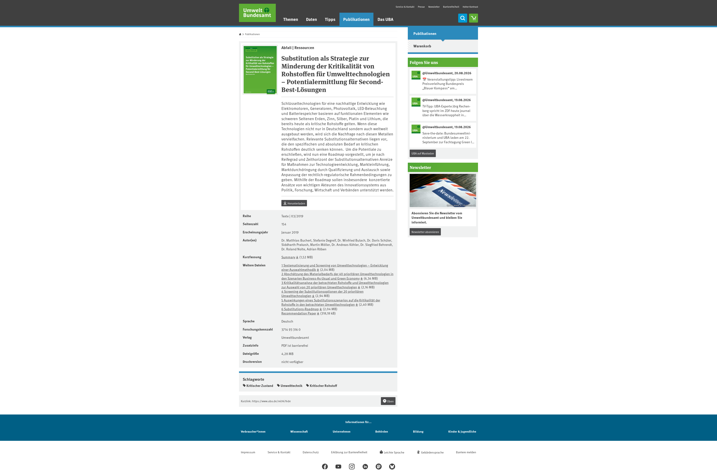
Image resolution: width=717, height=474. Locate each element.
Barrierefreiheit (451, 6)
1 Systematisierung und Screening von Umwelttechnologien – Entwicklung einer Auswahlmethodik (334, 267)
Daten (311, 19)
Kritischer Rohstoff (323, 385)
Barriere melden (466, 452)
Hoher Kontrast (470, 6)
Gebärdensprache (432, 452)
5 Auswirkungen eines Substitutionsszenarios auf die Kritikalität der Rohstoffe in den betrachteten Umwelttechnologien (330, 302)
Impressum (248, 452)
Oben (390, 401)
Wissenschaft (299, 431)
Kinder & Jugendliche (462, 431)
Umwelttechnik (291, 385)
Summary (288, 257)
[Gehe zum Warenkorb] (473, 18)
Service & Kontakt (405, 6)
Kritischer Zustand (259, 385)
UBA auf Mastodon (423, 153)
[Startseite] (257, 13)
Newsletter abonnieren (425, 232)
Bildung (418, 431)
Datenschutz (311, 452)
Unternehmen (341, 431)
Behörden (381, 431)
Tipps (330, 19)
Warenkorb (422, 46)
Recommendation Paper (298, 313)
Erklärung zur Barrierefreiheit (349, 452)
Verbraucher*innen (253, 431)
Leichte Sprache (394, 452)
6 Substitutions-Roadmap (300, 308)
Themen (290, 19)
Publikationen (356, 19)
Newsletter (434, 6)
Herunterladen (296, 203)
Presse (421, 6)
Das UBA (385, 19)
